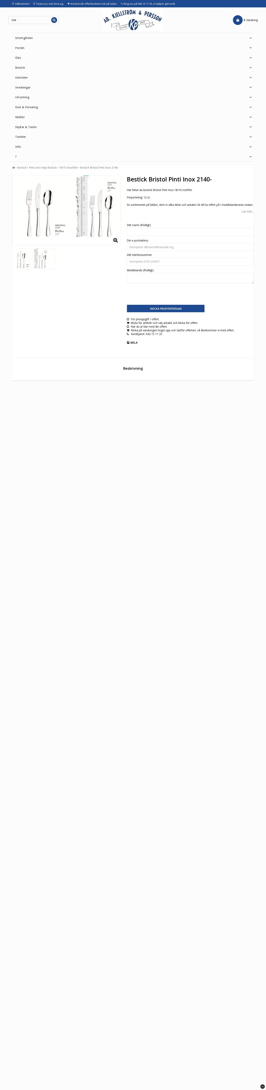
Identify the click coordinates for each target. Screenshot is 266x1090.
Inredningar (23, 87)
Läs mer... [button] (248, 211)
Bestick (20, 67)
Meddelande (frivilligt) (140, 270)
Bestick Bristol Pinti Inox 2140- (99, 167)
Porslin (20, 48)
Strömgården (24, 38)
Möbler (20, 117)
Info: (18, 147)
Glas (18, 57)
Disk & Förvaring (26, 107)
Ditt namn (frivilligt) (139, 225)
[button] (245, 20)
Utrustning (22, 97)
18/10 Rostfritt (68, 167)
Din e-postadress (137, 240)
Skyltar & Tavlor (26, 127)
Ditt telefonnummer (139, 255)
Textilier (20, 137)
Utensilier (21, 77)
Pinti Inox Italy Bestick (43, 167)
